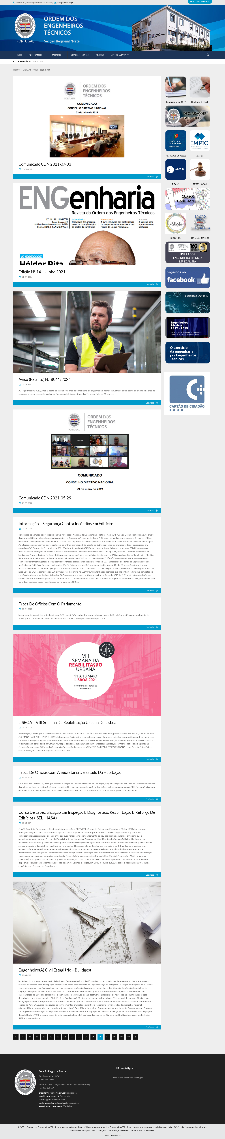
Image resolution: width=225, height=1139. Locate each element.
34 (86, 1036)
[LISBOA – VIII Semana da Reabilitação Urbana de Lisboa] (87, 675)
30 (58, 1036)
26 (30, 1036)
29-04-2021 (27, 528)
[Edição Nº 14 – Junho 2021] (87, 224)
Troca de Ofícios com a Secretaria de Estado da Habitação (70, 772)
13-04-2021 (27, 823)
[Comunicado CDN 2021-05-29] (87, 450)
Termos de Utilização (113, 1136)
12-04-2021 (27, 975)
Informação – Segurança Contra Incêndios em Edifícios (66, 523)
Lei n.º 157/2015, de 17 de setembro (139, 1131)
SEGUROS (176, 237)
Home (16, 69)
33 (79, 1036)
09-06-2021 (27, 384)
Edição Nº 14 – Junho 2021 (42, 271)
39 (121, 1036)
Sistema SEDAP (199, 101)
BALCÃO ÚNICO (200, 237)
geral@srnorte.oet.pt (64, 3)
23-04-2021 (27, 609)
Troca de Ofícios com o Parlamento (50, 603)
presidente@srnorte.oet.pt (52, 1092)
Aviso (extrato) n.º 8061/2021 (45, 379)
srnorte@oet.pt (46, 1099)
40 (128, 1036)
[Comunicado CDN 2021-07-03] (87, 117)
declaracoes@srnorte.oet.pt (52, 1103)
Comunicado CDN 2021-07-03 (45, 164)
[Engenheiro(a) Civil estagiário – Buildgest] (87, 923)
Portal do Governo (175, 155)
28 (44, 1036)
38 (114, 1036)
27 (37, 1036)
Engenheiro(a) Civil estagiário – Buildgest (55, 970)
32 (72, 1036)
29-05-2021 (27, 503)
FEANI (176, 184)
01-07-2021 (27, 277)
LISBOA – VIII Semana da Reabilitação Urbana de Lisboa (67, 722)
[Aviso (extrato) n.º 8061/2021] (87, 332)
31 (65, 1036)
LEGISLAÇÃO (200, 184)
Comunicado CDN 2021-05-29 (45, 497)
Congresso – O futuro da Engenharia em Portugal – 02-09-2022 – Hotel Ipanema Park (66, 61)
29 (51, 1036)
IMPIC (200, 155)
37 (107, 1036)
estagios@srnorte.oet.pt (51, 1106)
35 (93, 1036)
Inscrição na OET (176, 101)
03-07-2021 (27, 169)
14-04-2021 (27, 777)
